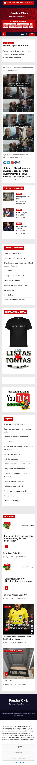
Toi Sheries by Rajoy (12, 501)
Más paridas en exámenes (14, 469)
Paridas (5, 26)
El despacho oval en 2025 (14, 275)
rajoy (31, 26)
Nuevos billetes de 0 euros (14, 300)
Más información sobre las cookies (18, 464)
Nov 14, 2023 (21, 231)
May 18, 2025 (10, 557)
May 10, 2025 (10, 598)
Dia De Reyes (21, 213)
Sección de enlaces (11, 496)
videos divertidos (22, 24)
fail (31, 24)
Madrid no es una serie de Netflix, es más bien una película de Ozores (23, 172)
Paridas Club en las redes (14, 481)
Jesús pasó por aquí (12, 280)
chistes (25, 26)
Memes (11, 43)
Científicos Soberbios (12, 253)
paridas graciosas (16, 26)
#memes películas (18, 54)
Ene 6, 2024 (20, 215)
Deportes (7, 606)
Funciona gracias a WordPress (12, 714)
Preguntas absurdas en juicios (16, 491)
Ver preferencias (18, 758)
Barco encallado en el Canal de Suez (8, 172)
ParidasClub (21, 557)
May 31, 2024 (21, 201)
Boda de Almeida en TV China (15, 285)
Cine (5, 43)
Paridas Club (18, 13)
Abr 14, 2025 (9, 643)
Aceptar (18, 747)
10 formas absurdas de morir (15, 424)
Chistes (7, 523)
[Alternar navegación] (22, 34)
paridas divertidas (10, 24)
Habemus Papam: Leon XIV (14, 258)
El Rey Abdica (9, 441)
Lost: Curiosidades (11, 459)
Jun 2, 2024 (9, 684)
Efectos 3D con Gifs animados (16, 437)
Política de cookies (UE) (13, 486)
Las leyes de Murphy (12, 454)
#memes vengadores (12, 57)
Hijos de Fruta (9, 295)
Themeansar (18, 716)
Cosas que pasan (10, 650)
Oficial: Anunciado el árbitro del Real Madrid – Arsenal (17, 638)
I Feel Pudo (8, 271)
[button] (34, 722)
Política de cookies (18, 762)
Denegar (18, 752)
